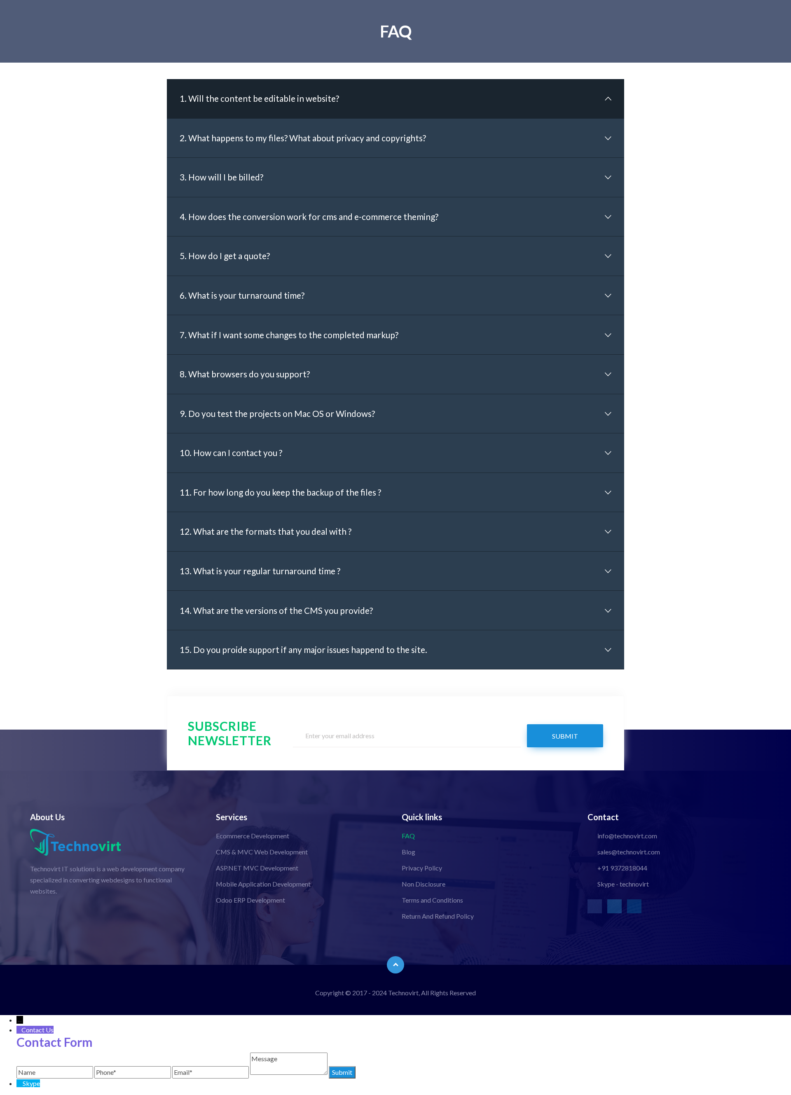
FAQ (408, 836)
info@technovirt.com (627, 836)
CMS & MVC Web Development (262, 852)
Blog (408, 852)
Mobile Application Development (263, 884)
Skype (31, 1083)
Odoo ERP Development (250, 900)
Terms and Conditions (432, 900)
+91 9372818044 (622, 868)
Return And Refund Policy (438, 916)
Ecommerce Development (252, 836)
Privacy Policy (422, 868)
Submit (565, 736)
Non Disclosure (423, 884)
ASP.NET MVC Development (257, 868)
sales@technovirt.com (628, 852)
